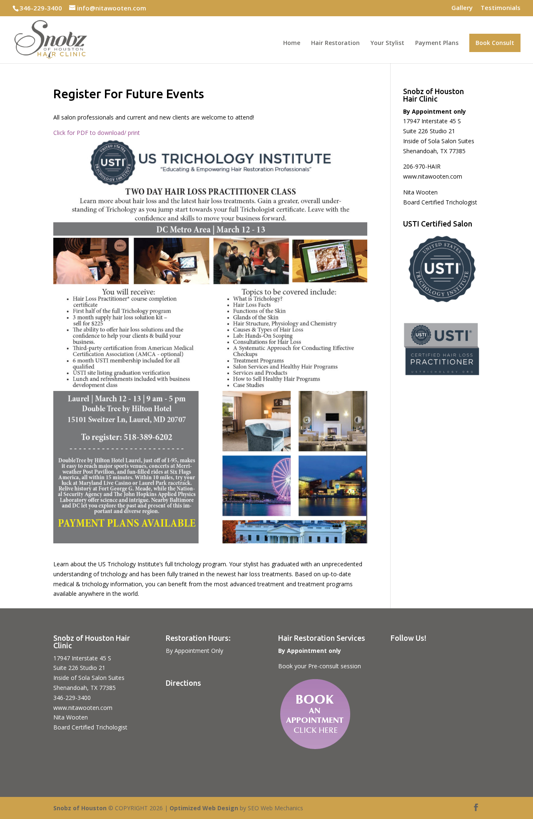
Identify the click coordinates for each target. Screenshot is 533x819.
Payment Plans (436, 43)
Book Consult (495, 43)
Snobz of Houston (80, 808)
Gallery (462, 8)
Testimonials (501, 8)
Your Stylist (387, 43)
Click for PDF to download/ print (96, 133)
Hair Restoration (335, 43)
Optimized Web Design (203, 808)
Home (291, 43)
